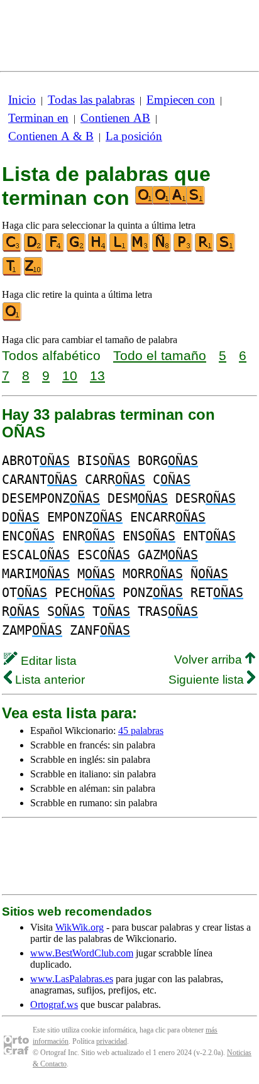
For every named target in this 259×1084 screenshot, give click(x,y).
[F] (55, 249)
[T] (12, 273)
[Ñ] (162, 249)
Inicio (22, 99)
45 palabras (140, 730)
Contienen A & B (51, 136)
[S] (226, 249)
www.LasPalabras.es (71, 978)
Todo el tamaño (159, 355)
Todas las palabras (91, 99)
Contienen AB (115, 117)
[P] (183, 249)
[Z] (34, 273)
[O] (12, 318)
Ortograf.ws (54, 1004)
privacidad (111, 1041)
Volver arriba (209, 659)
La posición (134, 136)
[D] (34, 249)
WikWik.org (79, 927)
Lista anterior (48, 679)
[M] (141, 249)
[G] (76, 249)
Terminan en (38, 117)
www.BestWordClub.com (81, 953)
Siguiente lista (207, 679)
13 (97, 375)
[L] (119, 249)
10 (69, 375)
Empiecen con (180, 99)
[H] (98, 249)
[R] (205, 249)
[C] (12, 249)
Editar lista (47, 660)
